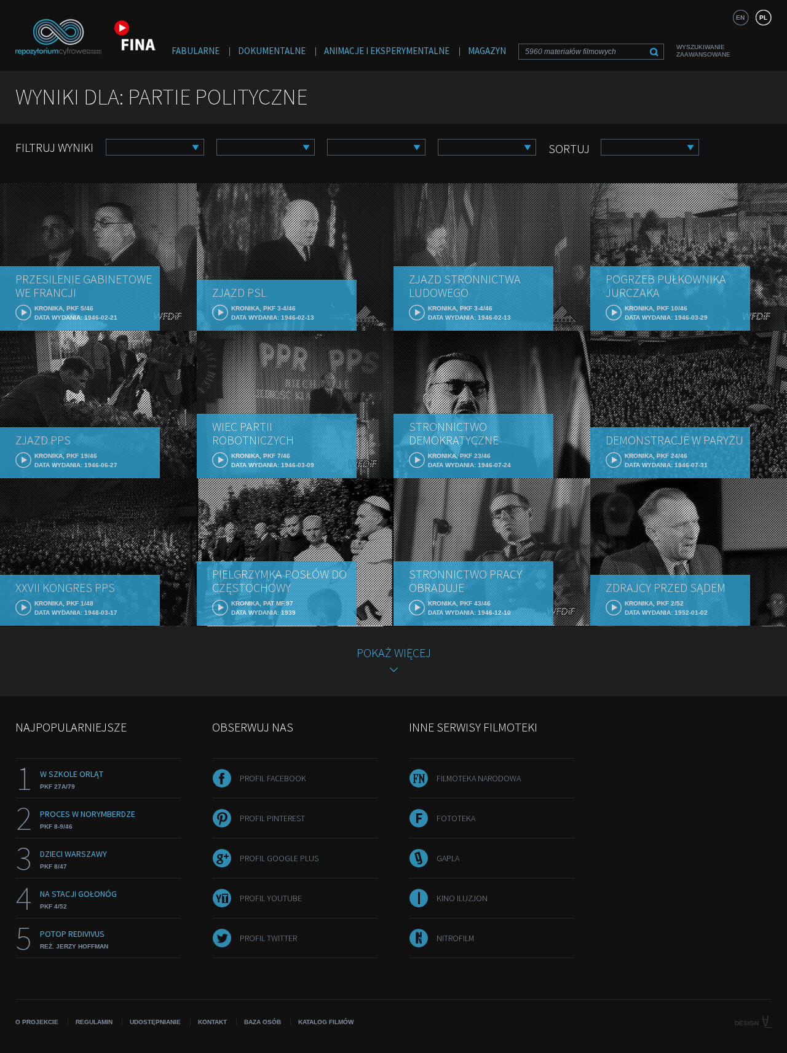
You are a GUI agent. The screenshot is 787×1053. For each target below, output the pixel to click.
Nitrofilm (455, 938)
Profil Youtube (271, 898)
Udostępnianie (155, 1022)
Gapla (448, 858)
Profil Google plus (279, 858)
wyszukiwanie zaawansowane (703, 51)
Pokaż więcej (394, 652)
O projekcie (36, 1022)
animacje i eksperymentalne (386, 51)
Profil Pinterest (272, 818)
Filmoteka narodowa (479, 778)
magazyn (487, 51)
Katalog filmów (326, 1022)
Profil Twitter (268, 938)
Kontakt (212, 1022)
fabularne (195, 51)
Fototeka (456, 818)
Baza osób (262, 1022)
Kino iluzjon (462, 898)
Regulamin (94, 1022)
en (740, 17)
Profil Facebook (273, 778)
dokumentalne (272, 51)
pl (763, 17)
